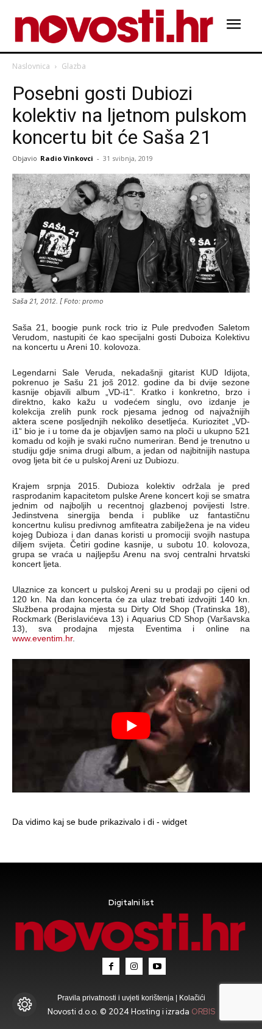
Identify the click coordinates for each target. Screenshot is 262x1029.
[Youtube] (157, 966)
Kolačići (191, 998)
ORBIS (203, 1011)
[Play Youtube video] (131, 725)
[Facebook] (110, 966)
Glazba (74, 66)
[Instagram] (134, 966)
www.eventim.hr (42, 638)
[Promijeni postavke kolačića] (24, 1004)
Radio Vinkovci (66, 158)
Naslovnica (31, 66)
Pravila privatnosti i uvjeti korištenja (116, 998)
